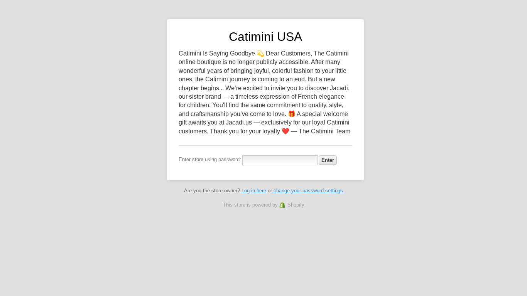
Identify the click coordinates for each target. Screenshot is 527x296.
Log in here (254, 190)
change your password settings (308, 190)
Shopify (295, 205)
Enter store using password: (210, 159)
